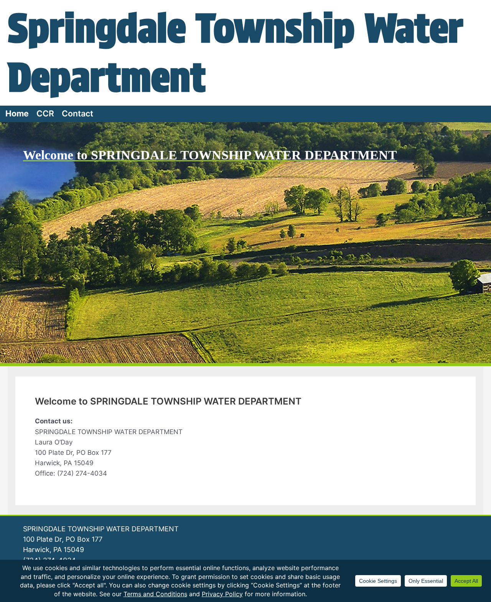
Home (17, 113)
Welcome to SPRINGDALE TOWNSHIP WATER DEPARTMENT (210, 155)
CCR (45, 113)
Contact (77, 113)
